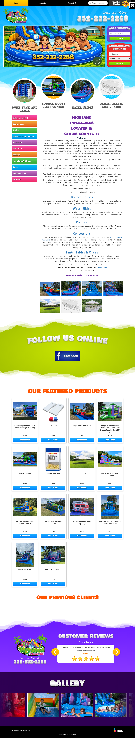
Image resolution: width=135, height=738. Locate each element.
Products (42, 3)
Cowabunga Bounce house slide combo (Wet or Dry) (24, 426)
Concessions (17, 148)
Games (15, 167)
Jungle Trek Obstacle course (53, 522)
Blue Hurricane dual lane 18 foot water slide (110, 522)
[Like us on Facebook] (67, 356)
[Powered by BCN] (118, 730)
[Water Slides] (50, 288)
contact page (102, 267)
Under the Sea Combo (53, 569)
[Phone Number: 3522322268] (102, 19)
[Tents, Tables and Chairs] (50, 305)
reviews (89, 642)
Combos (16, 130)
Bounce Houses (18, 124)
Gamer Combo (25, 473)
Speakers (16, 154)
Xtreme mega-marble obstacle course (25, 522)
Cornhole (53, 425)
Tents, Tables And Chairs (22, 161)
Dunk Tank (17, 179)
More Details (25, 440)
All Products (17, 142)
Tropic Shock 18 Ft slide (81, 425)
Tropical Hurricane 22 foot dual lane (110, 474)
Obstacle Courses (19, 173)
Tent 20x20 (81, 473)
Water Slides (82, 208)
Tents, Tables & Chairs (82, 252)
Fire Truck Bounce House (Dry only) (82, 522)
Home (16, 3)
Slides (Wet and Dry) (20, 118)
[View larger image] (71, 288)
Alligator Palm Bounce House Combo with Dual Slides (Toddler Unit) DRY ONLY (110, 428)
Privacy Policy (63, 734)
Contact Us (72, 3)
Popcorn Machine (53, 473)
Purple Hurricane (25, 569)
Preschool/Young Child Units (23, 136)
